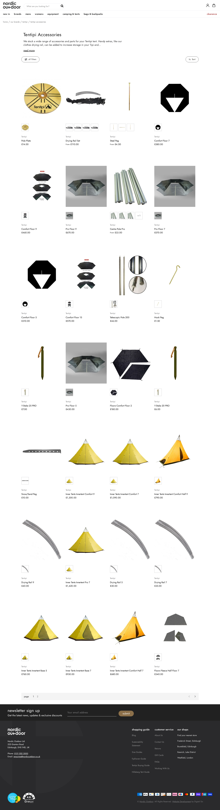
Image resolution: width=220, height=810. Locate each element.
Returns (158, 748)
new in (6, 14)
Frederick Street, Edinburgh (189, 740)
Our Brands (15, 22)
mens (28, 14)
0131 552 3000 (21, 753)
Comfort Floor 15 (74, 317)
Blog (134, 735)
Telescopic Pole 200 (119, 317)
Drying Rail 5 (116, 582)
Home (5, 22)
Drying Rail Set (73, 140)
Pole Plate (26, 140)
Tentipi (25, 22)
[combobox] (44, 6)
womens (39, 14)
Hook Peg (159, 317)
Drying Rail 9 (27, 582)
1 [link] (33, 696)
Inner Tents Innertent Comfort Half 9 (171, 494)
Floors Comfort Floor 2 (121, 405)
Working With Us (162, 768)
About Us (159, 735)
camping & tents (71, 14)
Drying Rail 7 (160, 582)
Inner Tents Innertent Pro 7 (78, 582)
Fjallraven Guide (139, 758)
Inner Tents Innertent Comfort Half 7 (126, 670)
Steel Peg (114, 140)
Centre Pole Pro (117, 229)
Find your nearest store (187, 735)
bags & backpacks (93, 14)
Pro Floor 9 (71, 229)
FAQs (157, 761)
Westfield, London (185, 757)
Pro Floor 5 (71, 405)
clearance (212, 14)
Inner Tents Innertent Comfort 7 (124, 494)
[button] (213, 6)
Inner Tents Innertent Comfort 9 (80, 494)
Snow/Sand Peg (29, 494)
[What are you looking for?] (62, 5)
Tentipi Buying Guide (140, 765)
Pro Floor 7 (159, 229)
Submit (126, 713)
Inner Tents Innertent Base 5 (34, 670)
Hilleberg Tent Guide (140, 772)
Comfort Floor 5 (29, 317)
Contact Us (159, 741)
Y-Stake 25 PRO (28, 405)
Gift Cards (159, 755)
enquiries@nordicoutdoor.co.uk (27, 756)
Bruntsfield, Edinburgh (186, 746)
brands (17, 14)
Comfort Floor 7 (161, 140)
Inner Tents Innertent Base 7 (78, 670)
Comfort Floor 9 (29, 229)
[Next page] (195, 696)
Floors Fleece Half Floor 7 (166, 670)
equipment (53, 14)
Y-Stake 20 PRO (161, 405)
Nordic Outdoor (146, 801)
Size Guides (137, 752)
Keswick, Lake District (186, 752)
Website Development (181, 801)
